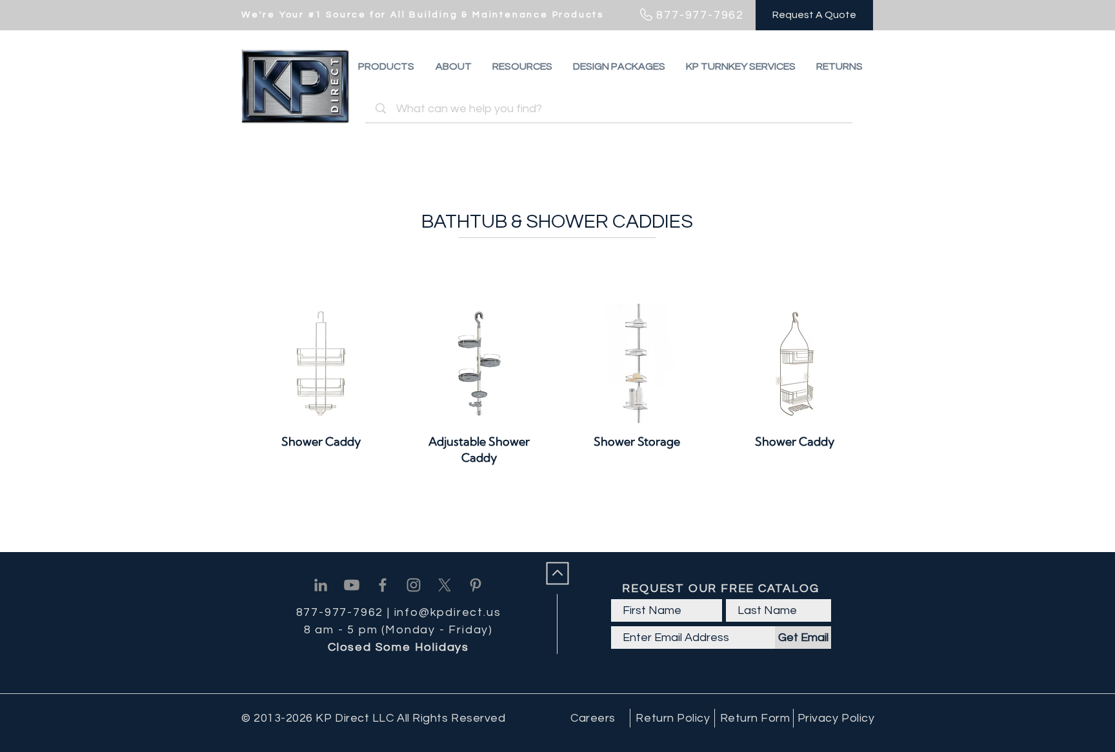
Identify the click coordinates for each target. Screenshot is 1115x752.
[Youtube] (352, 585)
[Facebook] (383, 585)
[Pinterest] (476, 585)
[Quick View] (321, 363)
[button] (839, 66)
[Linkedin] (321, 585)
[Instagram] (414, 585)
